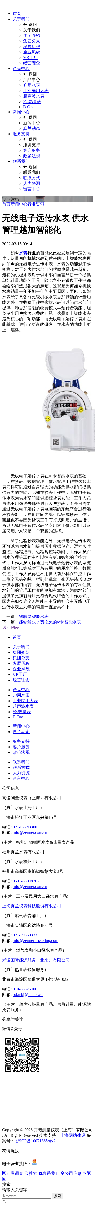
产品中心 (21, 68)
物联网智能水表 (34, 616)
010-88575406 (25, 989)
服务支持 (21, 134)
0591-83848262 (26, 881)
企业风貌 (31, 52)
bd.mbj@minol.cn (28, 994)
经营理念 (31, 63)
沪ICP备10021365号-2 (35, 1141)
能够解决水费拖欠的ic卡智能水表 (50, 622)
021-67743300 (25, 827)
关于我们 (21, 19)
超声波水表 (33, 96)
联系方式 (31, 178)
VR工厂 (30, 57)
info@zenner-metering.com (35, 940)
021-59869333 (25, 935)
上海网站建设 (73, 1135)
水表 (23, 253)
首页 (17, 13)
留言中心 (31, 189)
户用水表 (31, 85)
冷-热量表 (32, 101)
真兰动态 (31, 128)
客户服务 (31, 150)
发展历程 (31, 46)
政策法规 (31, 156)
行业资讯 (35, 204)
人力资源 (31, 183)
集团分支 (31, 41)
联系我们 (21, 161)
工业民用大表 (36, 90)
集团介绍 (31, 35)
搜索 (57, 1196)
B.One (28, 107)
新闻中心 (21, 112)
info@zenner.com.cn (30, 832)
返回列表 (10, 627)
